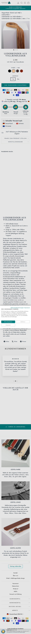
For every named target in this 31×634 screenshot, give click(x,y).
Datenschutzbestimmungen (17, 307)
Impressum (27, 307)
